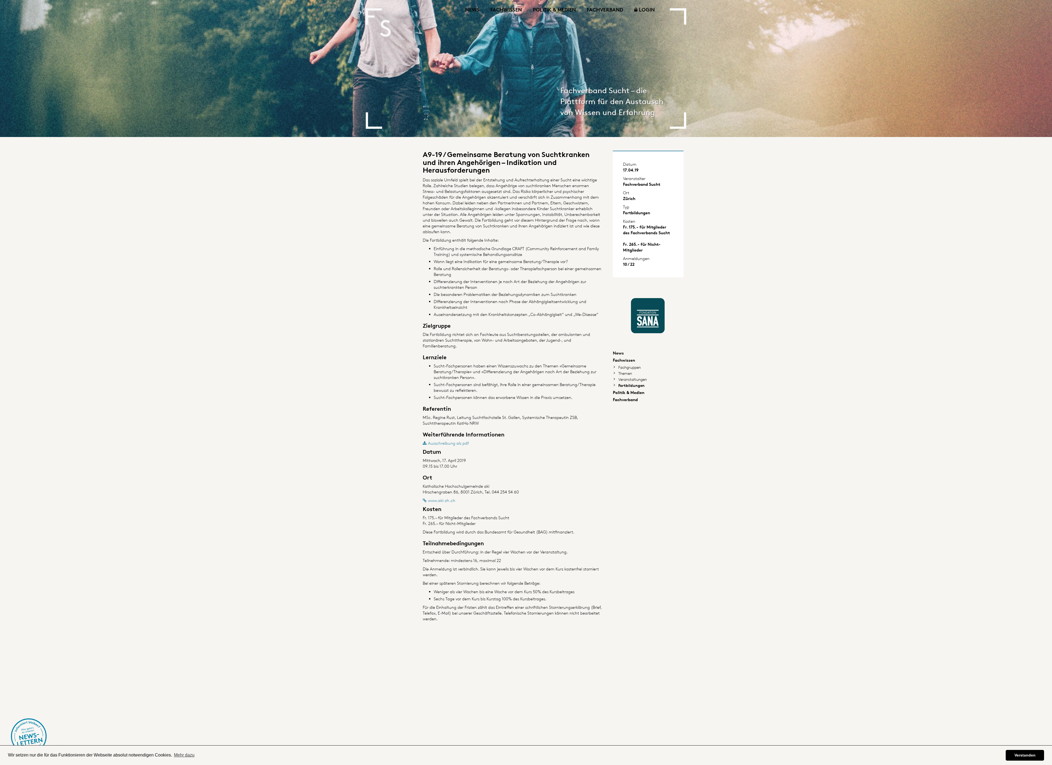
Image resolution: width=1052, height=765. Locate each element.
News (472, 9)
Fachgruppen (629, 367)
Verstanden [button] (1025, 755)
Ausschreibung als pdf (448, 443)
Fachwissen (506, 9)
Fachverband (605, 9)
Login (646, 9)
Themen (625, 373)
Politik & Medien (554, 9)
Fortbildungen (631, 385)
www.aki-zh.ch (441, 500)
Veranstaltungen (632, 379)
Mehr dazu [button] (184, 755)
